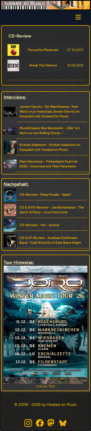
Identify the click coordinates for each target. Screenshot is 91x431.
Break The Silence (43, 65)
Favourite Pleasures (43, 50)
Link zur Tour (42, 386)
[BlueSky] (63, 423)
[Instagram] (28, 423)
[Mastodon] (51, 423)
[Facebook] (40, 423)
